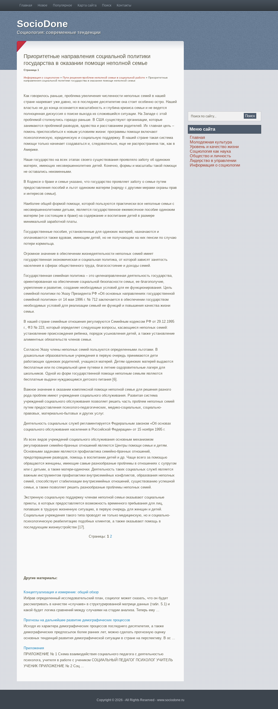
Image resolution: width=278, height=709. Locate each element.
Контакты (124, 5)
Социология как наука (210, 151)
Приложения (34, 648)
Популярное (62, 5)
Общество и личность (210, 155)
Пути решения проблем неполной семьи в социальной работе (104, 77)
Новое (43, 5)
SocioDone (42, 23)
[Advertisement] (87, 555)
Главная (26, 5)
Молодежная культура (211, 142)
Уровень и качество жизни (214, 146)
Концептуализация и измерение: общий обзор (61, 592)
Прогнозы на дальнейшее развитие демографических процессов (77, 620)
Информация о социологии (41, 77)
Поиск (106, 5)
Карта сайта (87, 5)
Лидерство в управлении (213, 160)
